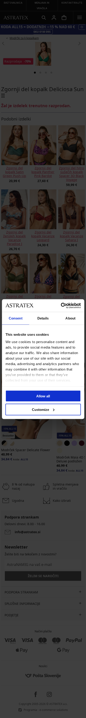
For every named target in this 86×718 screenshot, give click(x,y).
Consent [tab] (15, 318)
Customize (40, 409)
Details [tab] (43, 318)
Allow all (43, 396)
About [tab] (70, 318)
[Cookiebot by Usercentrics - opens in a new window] (61, 305)
